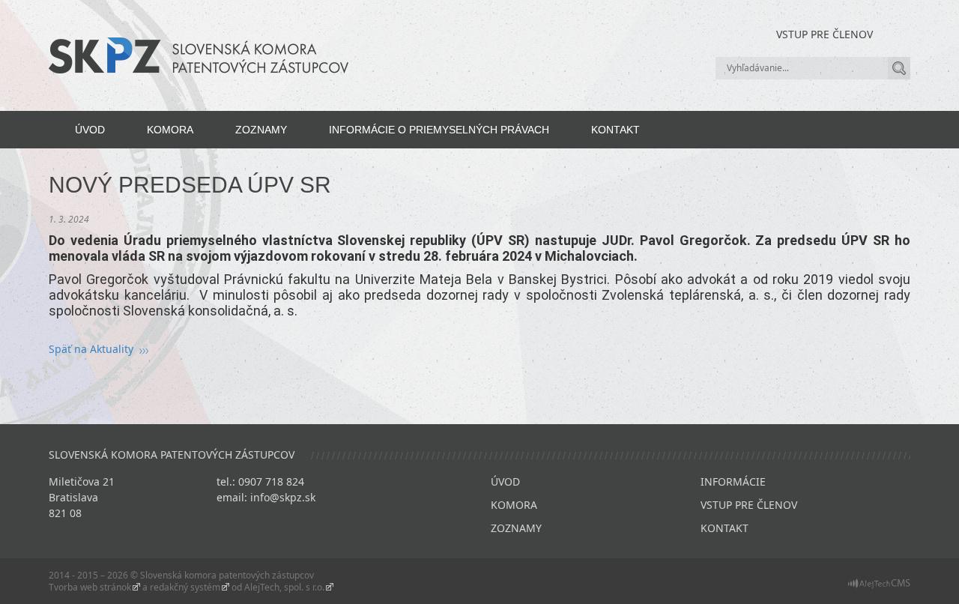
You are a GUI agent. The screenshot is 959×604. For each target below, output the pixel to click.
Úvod (90, 130)
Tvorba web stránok (90, 587)
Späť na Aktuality (91, 349)
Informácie (733, 481)
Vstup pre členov (824, 34)
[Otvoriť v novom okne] (879, 583)
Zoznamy (261, 130)
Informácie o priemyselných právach (439, 130)
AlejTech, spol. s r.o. (284, 587)
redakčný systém (185, 587)
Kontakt (615, 130)
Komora (170, 130)
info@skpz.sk (282, 497)
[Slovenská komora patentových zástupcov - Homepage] (198, 54)
